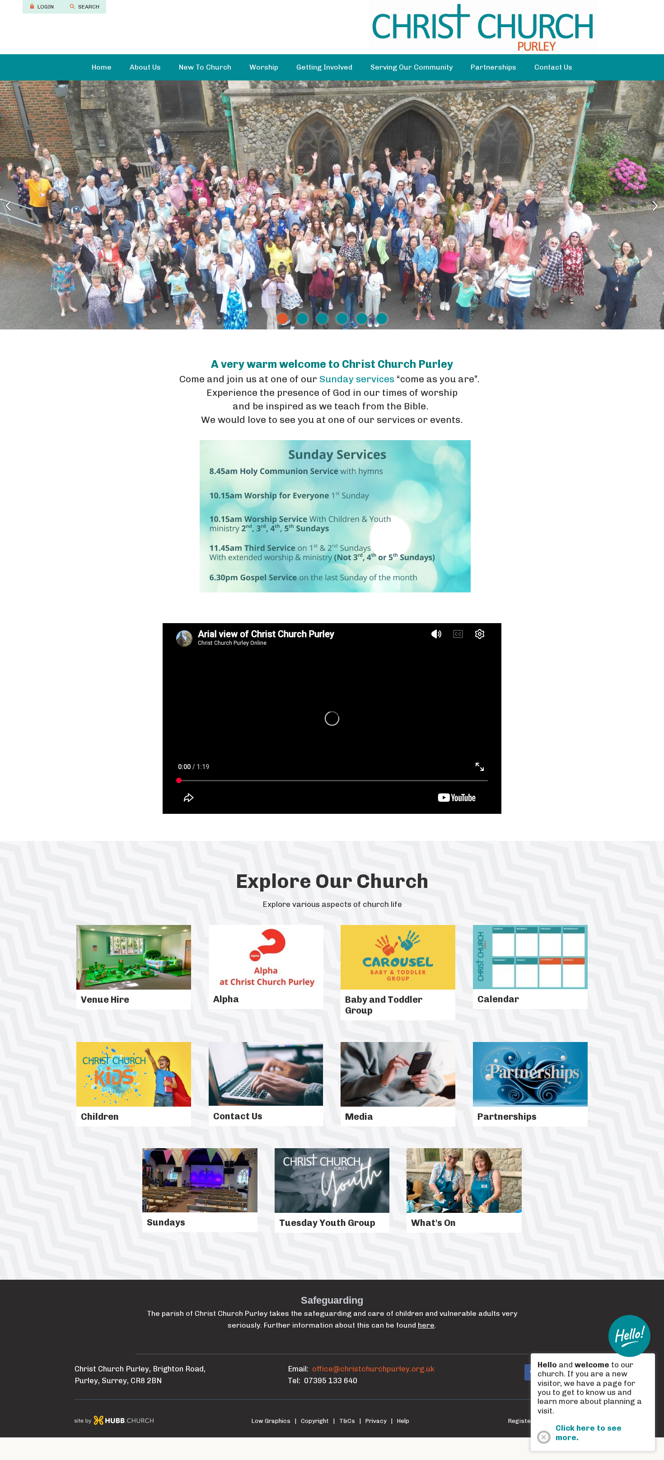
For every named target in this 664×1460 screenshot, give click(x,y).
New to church (205, 67)
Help (403, 1421)
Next (641, 205)
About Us (145, 67)
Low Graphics (271, 1421)
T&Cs (347, 1421)
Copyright (315, 1421)
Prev (22, 205)
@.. (373, 1368)
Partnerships (493, 67)
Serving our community (411, 67)
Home (102, 67)
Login (45, 7)
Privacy (376, 1421)
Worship (263, 67)
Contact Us (553, 67)
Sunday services (356, 379)
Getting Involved (324, 67)
